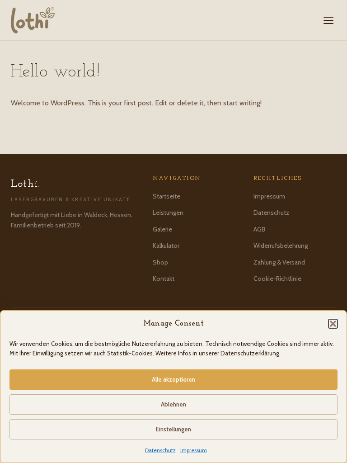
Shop (160, 262)
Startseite (166, 196)
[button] (333, 323)
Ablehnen (173, 404)
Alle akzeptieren (173, 379)
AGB (259, 229)
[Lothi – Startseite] (33, 20)
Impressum (193, 450)
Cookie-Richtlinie (277, 278)
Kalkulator (166, 245)
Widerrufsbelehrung (280, 245)
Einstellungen (173, 429)
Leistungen (168, 212)
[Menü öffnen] (328, 20)
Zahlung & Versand (279, 262)
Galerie (162, 229)
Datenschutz (160, 450)
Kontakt (163, 278)
